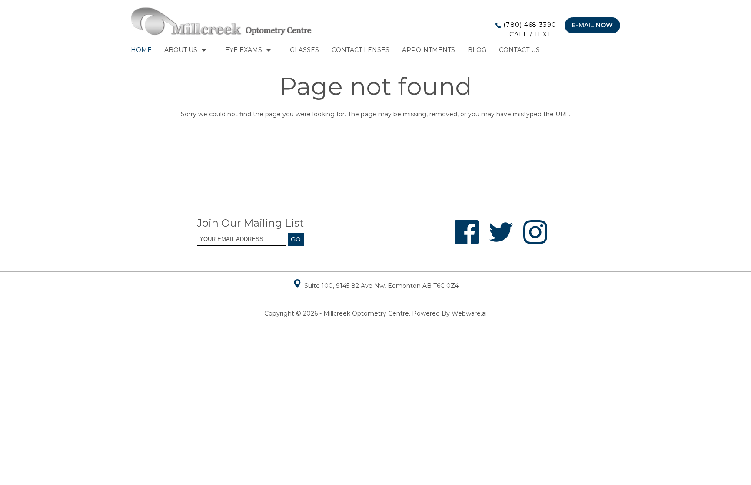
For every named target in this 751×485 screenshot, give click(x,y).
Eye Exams (243, 50)
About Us (180, 50)
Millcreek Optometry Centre (366, 313)
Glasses (304, 50)
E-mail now (592, 25)
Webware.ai (469, 313)
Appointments (428, 50)
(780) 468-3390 (528, 29)
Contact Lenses (360, 50)
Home (141, 50)
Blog (477, 50)
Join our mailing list (250, 223)
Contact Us (519, 50)
